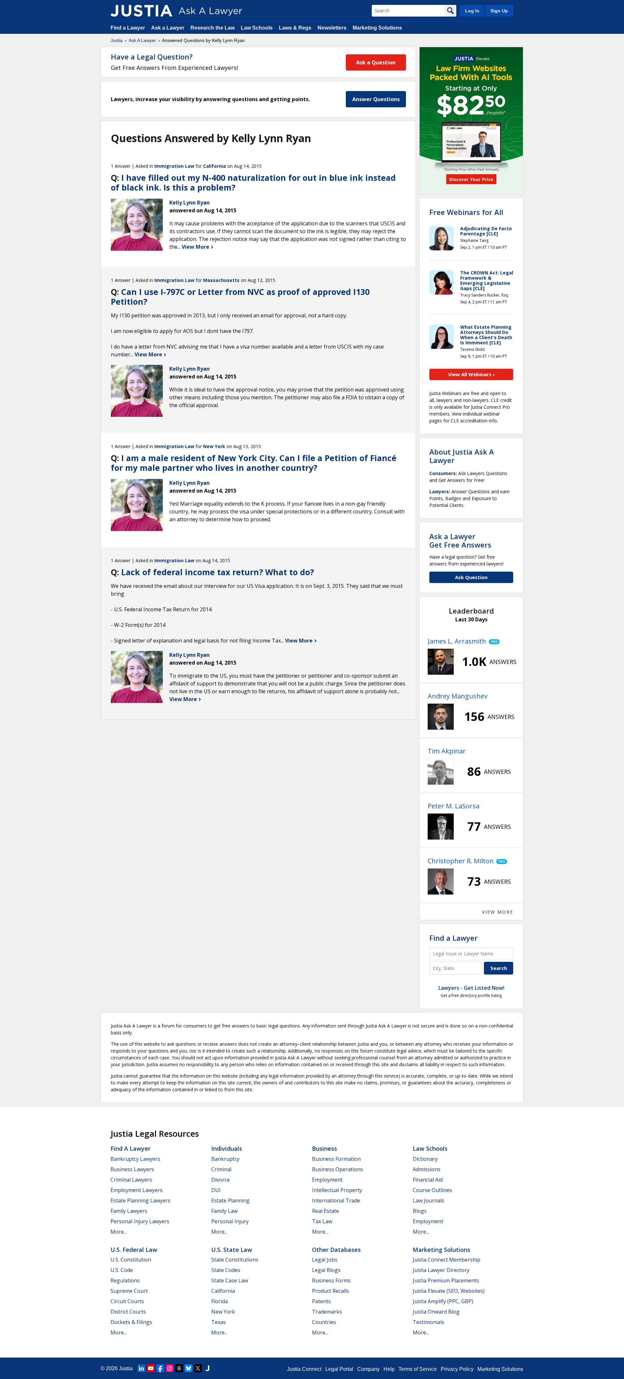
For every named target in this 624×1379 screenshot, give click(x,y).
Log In (472, 10)
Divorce (220, 1179)
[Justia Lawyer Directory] (207, 1368)
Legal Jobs (324, 1259)
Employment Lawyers (136, 1190)
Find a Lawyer (127, 28)
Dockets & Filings (131, 1322)
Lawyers (439, 491)
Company (368, 1369)
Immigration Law (174, 166)
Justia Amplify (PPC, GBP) (443, 1301)
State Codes (225, 1270)
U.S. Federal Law (133, 1249)
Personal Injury (230, 1221)
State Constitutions (234, 1259)
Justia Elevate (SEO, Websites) (449, 1290)
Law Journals (428, 1200)
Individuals (226, 1148)
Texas (218, 1322)
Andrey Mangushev (458, 696)
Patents (321, 1301)
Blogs (420, 1210)
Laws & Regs (295, 28)
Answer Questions (376, 99)
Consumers (442, 473)
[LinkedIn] (141, 1368)
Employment (327, 1179)
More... (118, 1231)
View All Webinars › (471, 374)
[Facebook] (160, 1368)
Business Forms (331, 1280)
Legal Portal (339, 1369)
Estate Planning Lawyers (140, 1200)
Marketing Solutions (377, 28)
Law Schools (257, 28)
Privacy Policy (457, 1369)
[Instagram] (170, 1368)
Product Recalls (330, 1290)
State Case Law (229, 1280)
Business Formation (336, 1158)
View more (497, 912)
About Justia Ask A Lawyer (461, 456)
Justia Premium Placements (446, 1280)
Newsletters (332, 28)
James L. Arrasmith (457, 641)
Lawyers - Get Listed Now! (471, 987)
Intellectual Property (337, 1190)
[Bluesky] (188, 1368)
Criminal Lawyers (131, 1179)
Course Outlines (432, 1190)
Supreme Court (129, 1290)
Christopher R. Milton (461, 860)
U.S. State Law (231, 1249)
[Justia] (141, 11)
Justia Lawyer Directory (441, 1270)
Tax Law (322, 1221)
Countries (324, 1322)
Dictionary (425, 1158)
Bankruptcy (225, 1158)
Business (324, 1148)
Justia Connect (304, 1369)
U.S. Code (121, 1270)
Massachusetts (221, 280)
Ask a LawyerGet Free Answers (460, 540)
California (214, 166)
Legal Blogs (326, 1270)
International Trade (336, 1200)
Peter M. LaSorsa (453, 806)
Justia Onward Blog (436, 1311)
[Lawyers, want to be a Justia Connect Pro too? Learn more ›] (493, 641)
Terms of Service (417, 1369)
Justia (116, 40)
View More (196, 246)
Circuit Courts (127, 1301)
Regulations (125, 1280)
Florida (219, 1301)
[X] (198, 1368)
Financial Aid (428, 1179)
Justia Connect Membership (446, 1259)
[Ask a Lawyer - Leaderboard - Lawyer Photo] (441, 662)
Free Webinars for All (466, 212)
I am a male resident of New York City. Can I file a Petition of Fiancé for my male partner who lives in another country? (253, 462)
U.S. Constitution (130, 1259)
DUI (216, 1190)
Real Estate (325, 1210)
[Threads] (179, 1368)
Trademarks (327, 1311)
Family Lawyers (128, 1210)
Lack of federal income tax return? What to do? (217, 571)
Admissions (426, 1169)
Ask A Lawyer (142, 40)
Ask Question (471, 577)
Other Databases (336, 1249)
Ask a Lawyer (168, 28)
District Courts (128, 1311)
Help (389, 1369)
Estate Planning (230, 1200)
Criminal (221, 1169)
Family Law (224, 1210)
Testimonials (428, 1322)
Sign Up (499, 10)
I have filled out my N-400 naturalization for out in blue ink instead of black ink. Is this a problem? (253, 182)
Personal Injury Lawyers (139, 1221)
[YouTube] (151, 1368)
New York (214, 446)
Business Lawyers (132, 1169)
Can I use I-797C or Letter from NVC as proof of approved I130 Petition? (240, 296)
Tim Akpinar (447, 751)
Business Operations (337, 1169)
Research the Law (212, 28)
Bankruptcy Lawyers (135, 1158)
